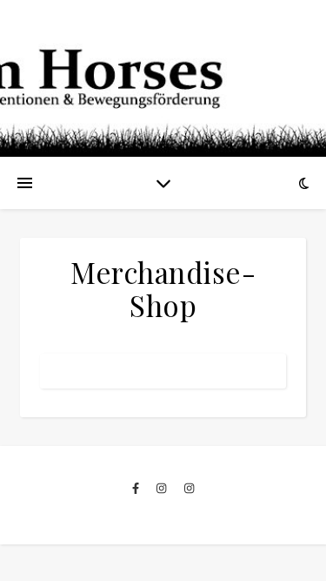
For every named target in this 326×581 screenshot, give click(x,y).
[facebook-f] (137, 488)
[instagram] (162, 488)
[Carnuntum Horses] (163, 78)
